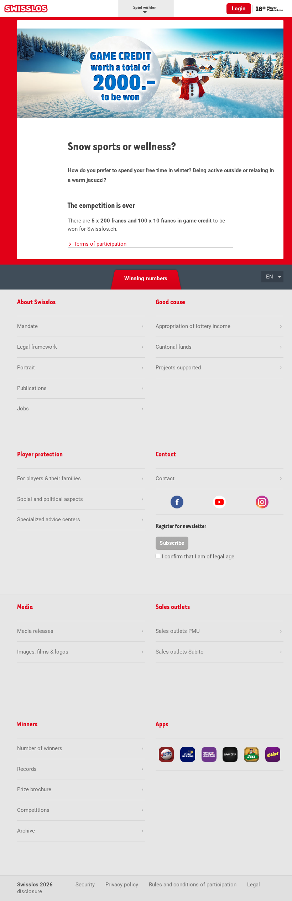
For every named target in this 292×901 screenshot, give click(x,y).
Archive (26, 831)
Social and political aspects (50, 499)
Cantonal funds (174, 347)
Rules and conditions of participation (192, 884)
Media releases (35, 631)
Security (85, 884)
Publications (32, 388)
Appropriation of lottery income (193, 326)
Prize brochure (34, 789)
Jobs (23, 408)
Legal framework (37, 347)
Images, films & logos (42, 652)
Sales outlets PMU (178, 631)
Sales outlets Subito (180, 652)
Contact (165, 478)
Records (27, 769)
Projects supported (178, 367)
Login (239, 8)
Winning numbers (146, 278)
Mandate (27, 326)
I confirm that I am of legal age (198, 556)
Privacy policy (121, 884)
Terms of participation (100, 244)
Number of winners (39, 748)
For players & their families (49, 478)
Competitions (33, 810)
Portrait (26, 367)
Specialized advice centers (48, 519)
